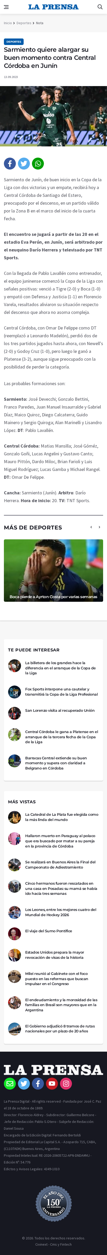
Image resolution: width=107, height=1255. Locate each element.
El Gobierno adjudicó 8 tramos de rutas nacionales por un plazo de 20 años (60, 1029)
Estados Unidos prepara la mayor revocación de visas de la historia (54, 955)
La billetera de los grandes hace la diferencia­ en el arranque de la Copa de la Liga (60, 668)
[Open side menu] (6, 7)
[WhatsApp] (38, 164)
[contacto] (10, 1084)
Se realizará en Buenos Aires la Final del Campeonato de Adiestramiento (60, 865)
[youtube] (52, 1084)
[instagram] (66, 1084)
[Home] (53, 1071)
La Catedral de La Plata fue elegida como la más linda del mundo (61, 817)
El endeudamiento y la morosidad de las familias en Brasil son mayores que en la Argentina (61, 1005)
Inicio (8, 23)
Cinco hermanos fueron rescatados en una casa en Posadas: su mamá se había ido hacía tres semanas (61, 888)
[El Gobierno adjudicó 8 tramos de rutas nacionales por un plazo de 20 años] (14, 1029)
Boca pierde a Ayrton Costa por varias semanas (53, 596)
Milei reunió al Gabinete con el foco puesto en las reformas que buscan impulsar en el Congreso (56, 978)
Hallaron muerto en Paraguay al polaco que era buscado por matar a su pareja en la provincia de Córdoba (60, 840)
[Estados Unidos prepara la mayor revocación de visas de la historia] (14, 955)
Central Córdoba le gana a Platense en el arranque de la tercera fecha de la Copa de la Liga (61, 736)
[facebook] (10, 164)
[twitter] (24, 164)
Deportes (24, 23)
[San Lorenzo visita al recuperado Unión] (14, 713)
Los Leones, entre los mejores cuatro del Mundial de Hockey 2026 (60, 912)
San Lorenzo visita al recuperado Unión (60, 710)
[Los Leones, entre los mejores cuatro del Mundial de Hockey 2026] (14, 912)
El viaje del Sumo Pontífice (48, 931)
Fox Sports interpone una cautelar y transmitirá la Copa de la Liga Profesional (61, 692)
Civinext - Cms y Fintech (53, 1244)
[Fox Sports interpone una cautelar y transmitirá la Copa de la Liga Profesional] (14, 691)
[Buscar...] (100, 7)
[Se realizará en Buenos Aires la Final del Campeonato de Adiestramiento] (14, 864)
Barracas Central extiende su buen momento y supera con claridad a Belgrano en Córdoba (56, 763)
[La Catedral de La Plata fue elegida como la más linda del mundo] (14, 817)
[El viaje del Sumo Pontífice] (14, 933)
